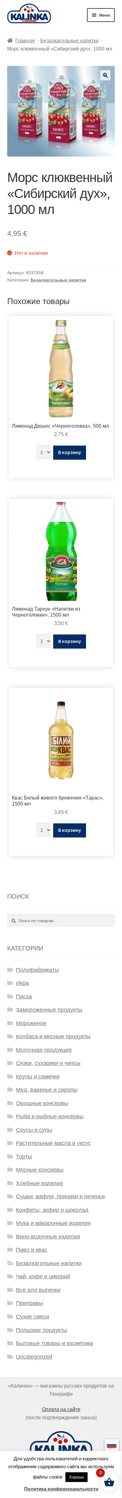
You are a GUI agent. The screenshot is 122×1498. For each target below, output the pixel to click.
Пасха (24, 996)
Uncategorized (34, 1357)
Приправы (29, 1303)
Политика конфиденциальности (61, 1488)
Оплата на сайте (61, 1409)
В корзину (69, 452)
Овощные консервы (42, 1103)
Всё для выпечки (38, 1290)
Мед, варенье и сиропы (47, 1090)
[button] (105, 75)
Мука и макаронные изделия (53, 1223)
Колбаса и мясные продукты (53, 1036)
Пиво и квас (31, 1250)
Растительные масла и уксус (53, 1143)
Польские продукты (41, 1330)
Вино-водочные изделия (48, 1236)
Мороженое (31, 1023)
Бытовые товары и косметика (54, 1343)
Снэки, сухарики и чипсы (48, 1063)
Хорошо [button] (76, 1477)
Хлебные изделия (39, 1183)
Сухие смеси (32, 1316)
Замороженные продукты (49, 1010)
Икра (22, 983)
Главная (25, 40)
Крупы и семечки (37, 1076)
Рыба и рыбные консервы (50, 1116)
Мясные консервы (40, 1170)
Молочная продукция (44, 1050)
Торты (24, 1156)
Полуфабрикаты (37, 970)
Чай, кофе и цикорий (43, 1276)
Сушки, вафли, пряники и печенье (60, 1196)
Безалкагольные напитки (69, 40)
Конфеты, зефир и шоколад (52, 1210)
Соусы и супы (34, 1130)
